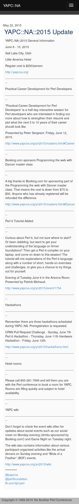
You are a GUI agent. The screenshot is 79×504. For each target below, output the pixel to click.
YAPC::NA (11, 5)
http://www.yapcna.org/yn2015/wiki (28, 464)
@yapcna (11, 475)
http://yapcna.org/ (17, 72)
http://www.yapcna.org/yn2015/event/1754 (33, 288)
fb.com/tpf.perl (14, 483)
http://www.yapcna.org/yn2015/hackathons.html (36, 347)
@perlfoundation (16, 479)
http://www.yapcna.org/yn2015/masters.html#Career (40, 143)
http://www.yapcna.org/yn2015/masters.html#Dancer (40, 204)
